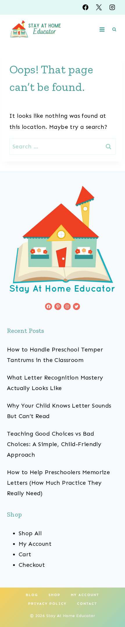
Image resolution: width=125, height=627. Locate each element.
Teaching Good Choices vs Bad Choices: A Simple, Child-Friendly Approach (54, 444)
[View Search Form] (114, 29)
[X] (99, 7)
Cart (25, 554)
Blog (32, 595)
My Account (35, 543)
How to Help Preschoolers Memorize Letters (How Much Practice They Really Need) (58, 483)
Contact (87, 604)
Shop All (30, 533)
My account (85, 595)
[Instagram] (112, 7)
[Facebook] (85, 7)
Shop (54, 595)
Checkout (32, 564)
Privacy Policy (47, 604)
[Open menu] (102, 29)
